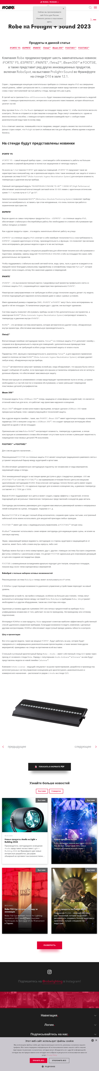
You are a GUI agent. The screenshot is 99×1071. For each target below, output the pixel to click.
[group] (49, 767)
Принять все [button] (38, 1060)
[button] (49, 1066)
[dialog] (49, 1054)
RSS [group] (94, 20)
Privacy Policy (52, 1055)
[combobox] (92, 1040)
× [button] (96, 1040)
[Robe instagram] (49, 972)
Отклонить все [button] (59, 1060)
